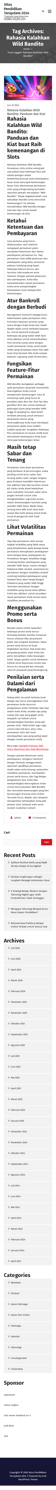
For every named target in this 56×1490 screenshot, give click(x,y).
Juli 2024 (15, 1185)
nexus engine (11, 1405)
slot (6, 1436)
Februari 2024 (18, 1239)
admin (17, 817)
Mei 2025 (15, 1077)
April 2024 (16, 1218)
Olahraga (16, 1325)
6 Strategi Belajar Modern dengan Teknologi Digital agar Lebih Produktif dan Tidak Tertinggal (29, 894)
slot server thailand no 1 (17, 1415)
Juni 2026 (16, 958)
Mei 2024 (15, 1207)
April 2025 (16, 1088)
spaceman (9, 1394)
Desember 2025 (19, 1002)
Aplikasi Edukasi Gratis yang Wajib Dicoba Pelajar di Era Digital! (29, 864)
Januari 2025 (17, 1120)
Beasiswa (16, 1282)
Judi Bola (9, 1425)
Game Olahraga (19, 1304)
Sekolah (15, 1336)
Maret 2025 (16, 1099)
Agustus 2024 (18, 1174)
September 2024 (19, 1164)
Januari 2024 (17, 1250)
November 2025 (19, 1012)
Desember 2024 (19, 1131)
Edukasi (15, 1293)
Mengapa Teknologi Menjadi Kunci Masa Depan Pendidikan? (29, 911)
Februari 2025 (18, 1110)
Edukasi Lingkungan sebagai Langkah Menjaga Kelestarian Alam (30, 878)
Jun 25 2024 (13, 105)
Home (26, 49)
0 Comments (39, 817)
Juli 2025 (15, 1056)
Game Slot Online (16, 96)
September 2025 (19, 1034)
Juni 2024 (16, 1196)
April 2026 (16, 969)
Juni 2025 (15, 1066)
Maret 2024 (17, 1228)
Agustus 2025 (18, 1045)
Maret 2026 (17, 980)
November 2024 (19, 1142)
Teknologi (16, 1347)
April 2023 (16, 1261)
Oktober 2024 (18, 1153)
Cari (7, 832)
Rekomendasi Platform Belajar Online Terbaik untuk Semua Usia (29, 925)
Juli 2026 (15, 948)
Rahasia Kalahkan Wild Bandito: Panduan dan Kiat (26, 112)
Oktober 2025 (18, 1023)
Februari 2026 (18, 991)
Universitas (17, 1369)
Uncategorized (19, 1358)
